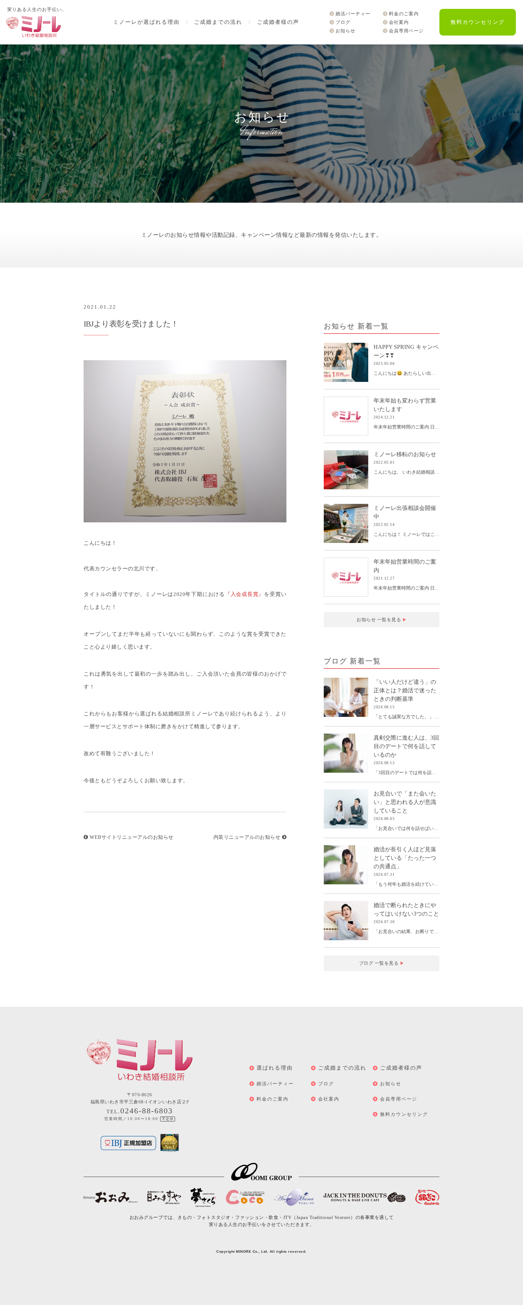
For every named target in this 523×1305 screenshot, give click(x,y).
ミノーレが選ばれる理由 (146, 22)
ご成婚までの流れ (218, 22)
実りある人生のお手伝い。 (37, 9)
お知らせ (345, 30)
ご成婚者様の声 (278, 22)
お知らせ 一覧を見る (381, 619)
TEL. (139, 1111)
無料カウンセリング (477, 22)
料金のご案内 (404, 13)
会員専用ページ (406, 30)
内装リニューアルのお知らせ (247, 837)
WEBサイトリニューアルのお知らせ (131, 837)
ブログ (343, 22)
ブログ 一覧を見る (382, 963)
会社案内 (399, 22)
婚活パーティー (353, 13)
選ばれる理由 (275, 1068)
